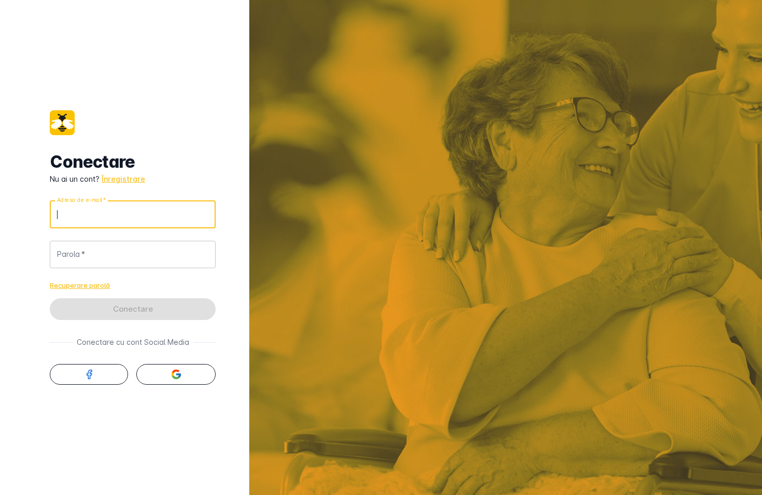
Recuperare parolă (80, 285)
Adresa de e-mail (81, 199)
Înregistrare (123, 178)
